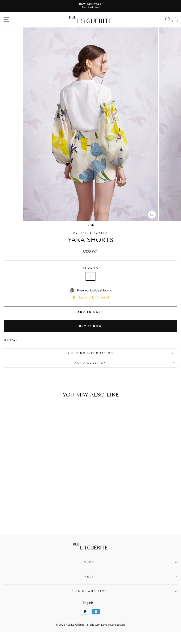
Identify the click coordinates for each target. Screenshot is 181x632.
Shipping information (90, 353)
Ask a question (90, 362)
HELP (89, 576)
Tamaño (90, 268)
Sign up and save (89, 591)
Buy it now (90, 326)
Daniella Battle (90, 233)
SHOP (89, 562)
